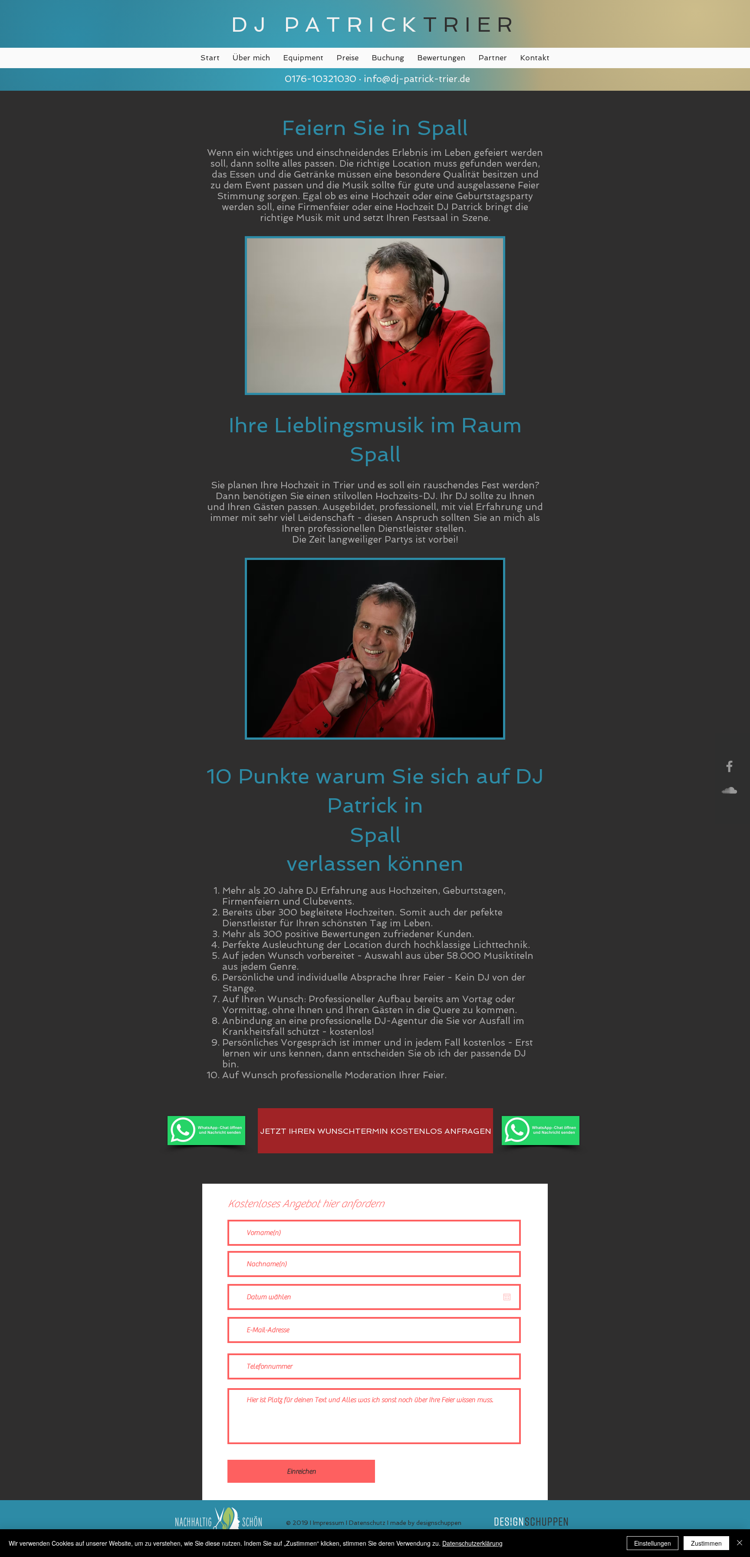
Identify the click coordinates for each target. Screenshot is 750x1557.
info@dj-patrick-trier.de (417, 78)
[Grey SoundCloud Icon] (729, 790)
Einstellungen (652, 1543)
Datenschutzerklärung (472, 1543)
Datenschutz (367, 1522)
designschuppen (438, 1522)
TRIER (471, 24)
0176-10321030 (319, 78)
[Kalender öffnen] (506, 1297)
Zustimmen (706, 1543)
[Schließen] (739, 1543)
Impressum (328, 1522)
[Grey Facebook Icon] (729, 766)
